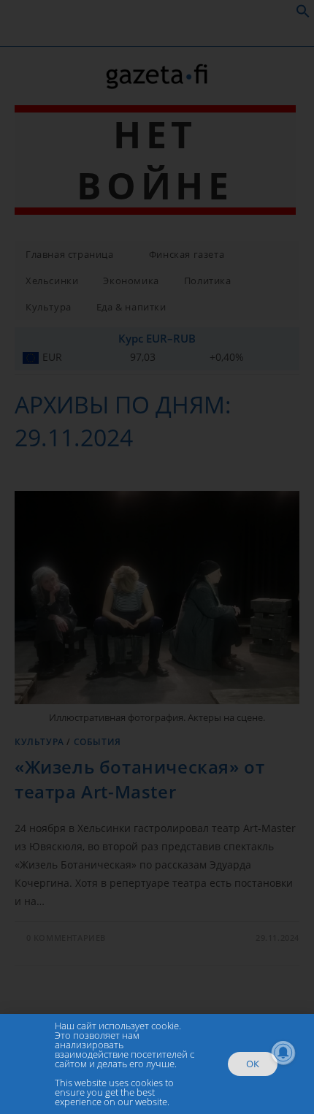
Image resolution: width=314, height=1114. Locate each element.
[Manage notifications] (283, 1052)
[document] (157, 557)
